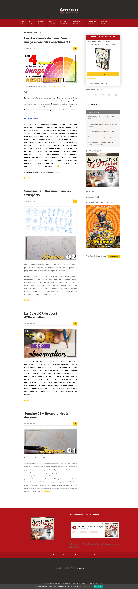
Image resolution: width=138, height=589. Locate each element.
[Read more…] (29, 178)
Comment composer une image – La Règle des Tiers (103, 137)
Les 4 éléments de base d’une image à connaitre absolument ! (47, 40)
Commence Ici (114, 256)
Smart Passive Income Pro (60, 583)
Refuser (100, 586)
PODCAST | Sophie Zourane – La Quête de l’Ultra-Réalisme (102, 118)
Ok (95, 586)
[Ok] (136, 586)
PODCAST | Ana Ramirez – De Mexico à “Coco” (101, 131)
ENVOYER (102, 74)
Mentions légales (77, 568)
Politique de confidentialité (86, 586)
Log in (100, 583)
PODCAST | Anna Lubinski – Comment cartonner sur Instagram (102, 125)
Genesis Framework (80, 583)
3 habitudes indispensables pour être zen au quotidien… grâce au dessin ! (100, 143)
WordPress (93, 583)
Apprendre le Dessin (69, 11)
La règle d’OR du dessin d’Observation (41, 315)
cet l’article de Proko (58, 86)
